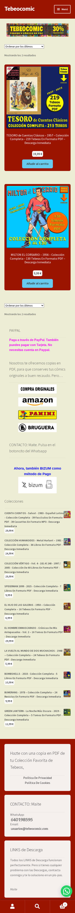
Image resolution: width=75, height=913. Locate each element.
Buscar (37, 906)
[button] (66, 891)
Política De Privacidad (37, 778)
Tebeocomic (19, 8)
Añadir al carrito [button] (38, 164)
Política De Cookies (37, 783)
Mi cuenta (12, 906)
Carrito (58, 903)
